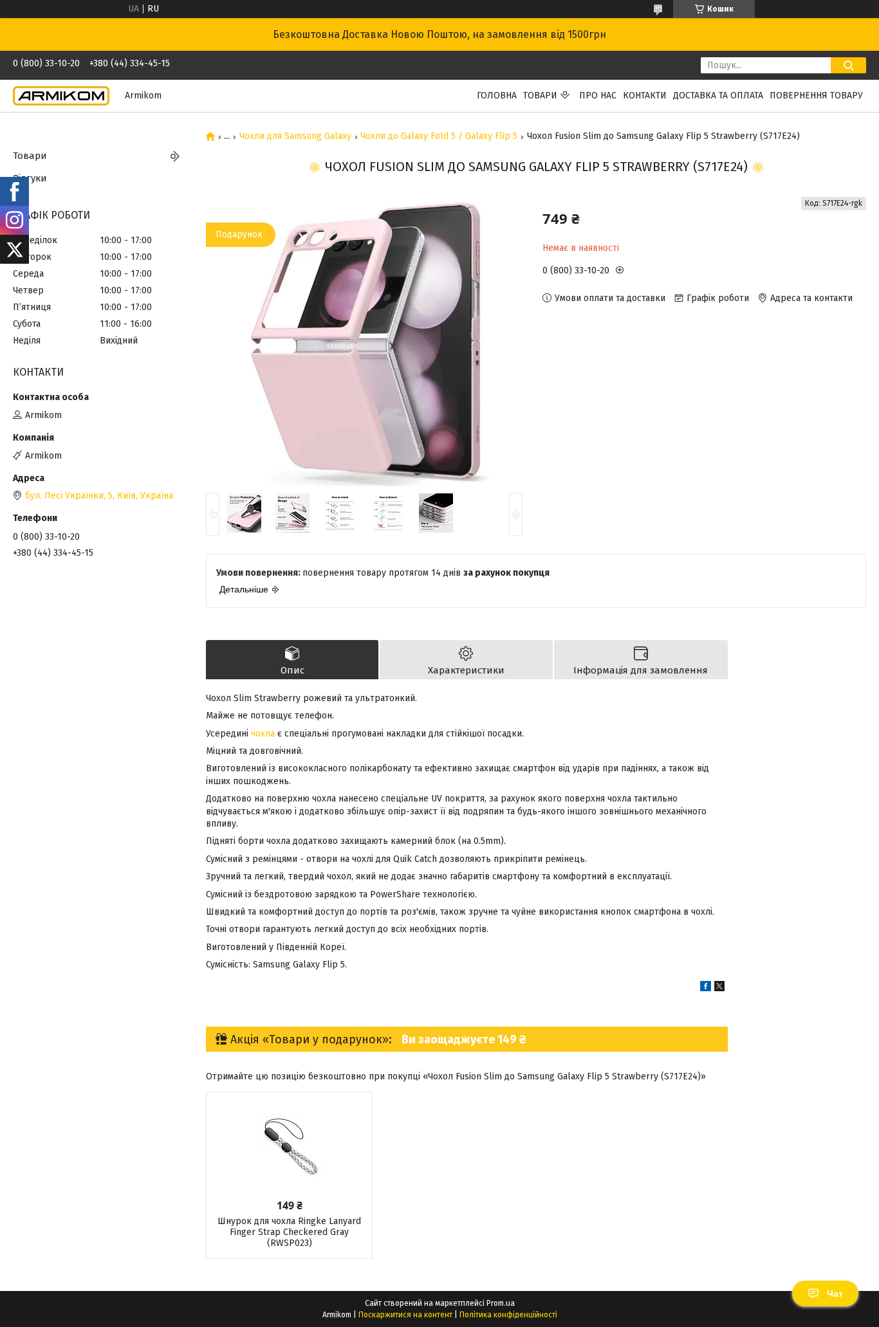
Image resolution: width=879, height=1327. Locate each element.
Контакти (645, 95)
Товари (540, 95)
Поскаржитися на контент (405, 1314)
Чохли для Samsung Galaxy (295, 136)
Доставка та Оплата (718, 95)
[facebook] (705, 988)
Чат (835, 1293)
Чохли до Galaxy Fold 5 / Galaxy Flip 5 (438, 136)
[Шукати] (848, 65)
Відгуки (30, 178)
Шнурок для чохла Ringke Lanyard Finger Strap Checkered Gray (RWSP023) (289, 1232)
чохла (263, 733)
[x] (719, 988)
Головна (497, 95)
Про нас (597, 95)
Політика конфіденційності (508, 1314)
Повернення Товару (816, 95)
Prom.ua (500, 1303)
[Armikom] (61, 95)
